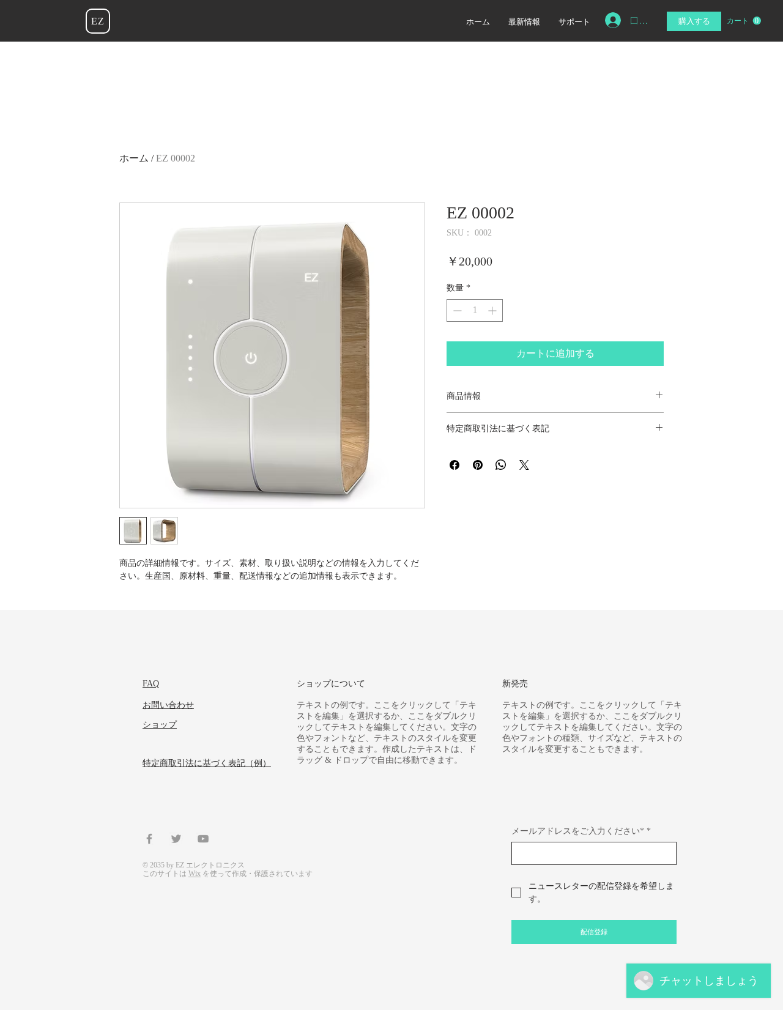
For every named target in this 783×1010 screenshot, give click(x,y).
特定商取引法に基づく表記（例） (207, 763)
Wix (194, 873)
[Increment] (493, 310)
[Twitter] (176, 838)
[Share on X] (524, 465)
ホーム (134, 158)
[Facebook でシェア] (454, 465)
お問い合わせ (168, 705)
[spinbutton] (475, 310)
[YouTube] (203, 838)
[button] (744, 21)
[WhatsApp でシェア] (501, 465)
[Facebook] (149, 838)
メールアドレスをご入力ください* (581, 831)
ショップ (160, 724)
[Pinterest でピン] (477, 465)
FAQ (151, 683)
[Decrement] (456, 310)
